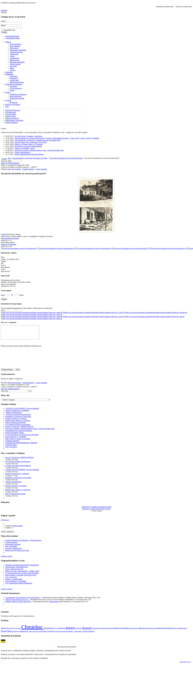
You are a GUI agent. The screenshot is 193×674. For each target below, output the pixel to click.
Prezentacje (14, 78)
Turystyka (51, 631)
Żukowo (91, 631)
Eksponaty (13, 86)
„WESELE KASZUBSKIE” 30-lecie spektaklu (22, 408)
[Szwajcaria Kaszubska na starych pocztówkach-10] (167, 248)
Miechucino (144, 628)
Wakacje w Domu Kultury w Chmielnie (29, 144)
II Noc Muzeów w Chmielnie (15, 437)
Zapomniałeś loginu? (12, 38)
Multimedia (9, 74)
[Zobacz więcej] (6, 556)
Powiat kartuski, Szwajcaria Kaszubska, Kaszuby (30, 158)
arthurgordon (53, 602)
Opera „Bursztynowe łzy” (14, 569)
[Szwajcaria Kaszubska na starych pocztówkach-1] (19, 248)
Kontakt (8, 100)
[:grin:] (155, 312)
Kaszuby (88, 627)
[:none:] (31, 317)
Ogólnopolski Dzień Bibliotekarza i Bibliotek (21, 443)
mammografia (134, 628)
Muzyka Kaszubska (17, 82)
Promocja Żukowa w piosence (16, 418)
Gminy (12, 56)
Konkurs (96, 628)
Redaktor (4, 10)
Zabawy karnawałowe (22, 152)
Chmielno (32, 627)
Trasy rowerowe (11, 447)
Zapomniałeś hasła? (12, 36)
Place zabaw (14, 48)
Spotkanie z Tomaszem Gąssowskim (18, 416)
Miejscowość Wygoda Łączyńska (17, 550)
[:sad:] (154, 317)
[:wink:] (31, 314)
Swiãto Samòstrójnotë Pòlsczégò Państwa (29, 154)
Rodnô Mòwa (7, 631)
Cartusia (18, 628)
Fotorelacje (14, 76)
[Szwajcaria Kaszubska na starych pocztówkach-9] (130, 248)
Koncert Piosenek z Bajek (14, 433)
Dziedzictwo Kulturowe (13, 84)
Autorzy (13, 70)
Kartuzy (71, 627)
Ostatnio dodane (28, 169)
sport (31, 631)
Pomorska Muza (11, 445)
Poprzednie (15, 238)
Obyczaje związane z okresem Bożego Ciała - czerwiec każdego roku (39, 150)
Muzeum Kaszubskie (17, 62)
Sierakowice (24, 631)
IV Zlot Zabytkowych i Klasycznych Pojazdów (22, 435)
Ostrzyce (175, 628)
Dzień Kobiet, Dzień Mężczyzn (16, 567)
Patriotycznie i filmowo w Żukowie (17, 420)
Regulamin (14, 102)
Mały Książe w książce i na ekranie (17, 439)
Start (9, 158)
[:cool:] (93, 312)
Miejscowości (15, 60)
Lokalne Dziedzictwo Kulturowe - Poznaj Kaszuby (23, 540)
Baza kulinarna (15, 46)
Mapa (12, 68)
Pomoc (12, 90)
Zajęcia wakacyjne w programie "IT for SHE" (31, 142)
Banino (3, 628)
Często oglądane (41, 169)
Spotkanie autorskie (12, 441)
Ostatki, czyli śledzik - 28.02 (25, 148)
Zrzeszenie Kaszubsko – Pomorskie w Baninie (73, 631)
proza (185, 628)
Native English (15, 64)
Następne (4, 244)
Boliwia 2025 (18, 526)
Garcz (56, 628)
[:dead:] (31, 319)
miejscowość (153, 628)
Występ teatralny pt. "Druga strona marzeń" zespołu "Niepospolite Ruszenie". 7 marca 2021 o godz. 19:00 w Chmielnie (57, 138)
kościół (101, 628)
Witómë (8, 42)
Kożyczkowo (108, 628)
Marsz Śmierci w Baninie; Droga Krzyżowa (20, 575)
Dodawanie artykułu (17, 98)
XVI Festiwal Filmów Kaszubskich (17, 425)
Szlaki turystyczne (16, 52)
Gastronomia (14, 58)
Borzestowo (10, 628)
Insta (7, 106)
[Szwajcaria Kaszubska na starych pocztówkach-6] (56, 248)
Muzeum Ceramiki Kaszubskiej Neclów (96, 509)
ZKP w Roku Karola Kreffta (15, 422)
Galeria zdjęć (14, 80)
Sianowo (16, 631)
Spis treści (13, 66)
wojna (57, 631)
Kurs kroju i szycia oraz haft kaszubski (28, 146)
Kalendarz (9, 72)
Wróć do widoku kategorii (10, 163)
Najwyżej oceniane (14, 169)
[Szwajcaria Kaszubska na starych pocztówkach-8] (93, 248)
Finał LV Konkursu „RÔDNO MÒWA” (19, 427)
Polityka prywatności (12, 104)
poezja (181, 628)
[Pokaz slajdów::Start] (3, 234)
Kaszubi (79, 628)
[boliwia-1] (5, 520)
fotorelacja (49, 628)
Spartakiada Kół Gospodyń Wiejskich (18, 431)
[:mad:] (93, 317)
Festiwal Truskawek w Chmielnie (17, 410)
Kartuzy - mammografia (13, 579)
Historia (62, 628)
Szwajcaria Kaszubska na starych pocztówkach (66, 158)
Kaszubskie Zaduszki (12, 544)
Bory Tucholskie (11, 546)
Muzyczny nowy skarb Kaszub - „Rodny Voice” (22, 571)
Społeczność (14, 54)
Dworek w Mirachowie (13, 548)
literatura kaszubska (121, 628)
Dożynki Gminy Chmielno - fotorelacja (28, 136)
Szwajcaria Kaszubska (40, 631)
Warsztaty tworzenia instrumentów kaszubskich (22, 565)
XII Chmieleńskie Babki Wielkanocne (18, 583)
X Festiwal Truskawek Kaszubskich (18, 414)
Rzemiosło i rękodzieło (18, 50)
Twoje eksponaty (16, 88)
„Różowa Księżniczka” (13, 412)
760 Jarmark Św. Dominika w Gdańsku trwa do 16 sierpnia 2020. (38, 140)
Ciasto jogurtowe (11, 542)
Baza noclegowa (16, 44)
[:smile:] (31, 312)
